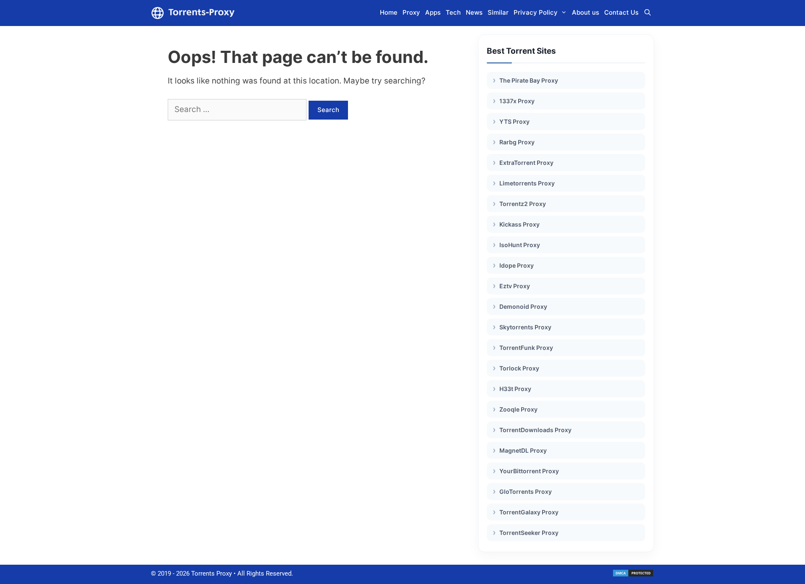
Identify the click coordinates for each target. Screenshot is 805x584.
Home (388, 12)
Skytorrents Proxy (525, 327)
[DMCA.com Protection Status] (633, 575)
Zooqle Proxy (518, 409)
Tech (453, 12)
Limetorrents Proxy (527, 183)
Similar (498, 12)
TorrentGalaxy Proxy (528, 512)
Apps (433, 12)
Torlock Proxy (519, 368)
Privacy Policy (536, 12)
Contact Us (621, 12)
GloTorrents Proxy (525, 491)
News (474, 12)
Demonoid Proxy (523, 306)
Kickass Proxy (519, 224)
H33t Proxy (515, 388)
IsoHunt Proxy (519, 244)
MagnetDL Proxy (523, 450)
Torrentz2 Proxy (522, 203)
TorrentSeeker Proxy (528, 532)
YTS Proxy (514, 121)
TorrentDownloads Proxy (535, 429)
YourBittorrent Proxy (529, 470)
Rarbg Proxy (517, 142)
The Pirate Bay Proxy (528, 80)
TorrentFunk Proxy (526, 347)
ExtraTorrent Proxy (526, 162)
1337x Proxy (517, 100)
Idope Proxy (516, 265)
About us (585, 12)
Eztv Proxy (514, 285)
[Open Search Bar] (647, 12)
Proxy (411, 12)
